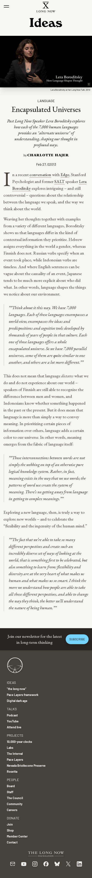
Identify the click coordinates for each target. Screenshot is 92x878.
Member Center (17, 836)
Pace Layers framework (22, 695)
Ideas (11, 682)
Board (11, 786)
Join (10, 824)
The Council (15, 798)
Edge (65, 174)
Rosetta (12, 771)
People (13, 780)
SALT (59, 181)
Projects (15, 735)
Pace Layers (15, 759)
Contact (12, 842)
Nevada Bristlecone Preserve (26, 765)
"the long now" (16, 689)
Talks (12, 709)
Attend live (14, 727)
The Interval (15, 753)
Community (14, 804)
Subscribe (77, 639)
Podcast (12, 715)
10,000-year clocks (19, 741)
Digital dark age (17, 701)
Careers (12, 810)
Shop (10, 830)
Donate (13, 818)
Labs (10, 747)
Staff (10, 792)
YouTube (13, 721)
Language (46, 101)
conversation (40, 174)
